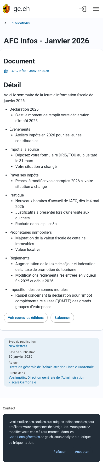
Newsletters (18, 346)
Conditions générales (24, 437)
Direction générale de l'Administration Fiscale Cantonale (51, 367)
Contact (9, 408)
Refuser (59, 452)
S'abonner (62, 318)
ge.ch (21, 9)
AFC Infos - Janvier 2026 (30, 71)
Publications (20, 23)
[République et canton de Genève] (6, 9)
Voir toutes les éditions (26, 318)
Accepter (82, 452)
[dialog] (51, 438)
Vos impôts (17, 377)
